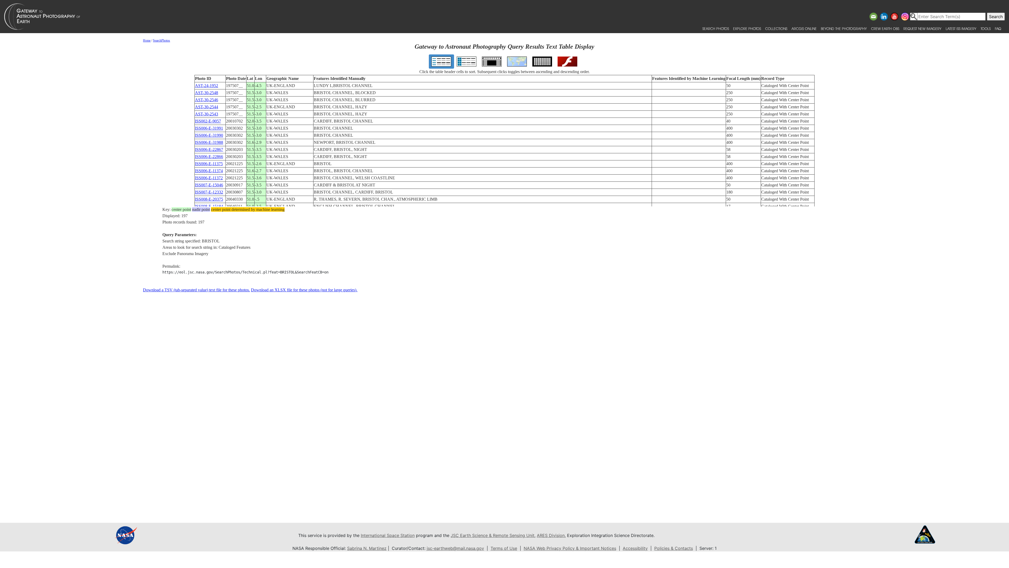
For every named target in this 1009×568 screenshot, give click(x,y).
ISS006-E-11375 (209, 163)
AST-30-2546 (206, 100)
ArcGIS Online (804, 28)
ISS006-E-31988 (209, 142)
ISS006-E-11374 (209, 171)
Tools (986, 28)
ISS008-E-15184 (209, 206)
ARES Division (551, 535)
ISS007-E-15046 (209, 185)
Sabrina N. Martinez (367, 548)
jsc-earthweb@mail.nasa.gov (455, 548)
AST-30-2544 (206, 107)
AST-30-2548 (206, 92)
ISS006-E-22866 (209, 156)
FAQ (998, 28)
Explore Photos (747, 28)
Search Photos (715, 28)
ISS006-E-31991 (209, 128)
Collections (776, 28)
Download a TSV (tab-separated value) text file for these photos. (196, 290)
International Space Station (388, 535)
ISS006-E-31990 (209, 135)
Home (147, 40)
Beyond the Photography (844, 28)
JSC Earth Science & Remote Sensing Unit (492, 535)
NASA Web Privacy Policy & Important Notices (570, 548)
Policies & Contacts (673, 548)
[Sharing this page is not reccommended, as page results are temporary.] (503, 16)
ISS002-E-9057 (208, 121)
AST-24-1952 (206, 85)
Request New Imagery (922, 28)
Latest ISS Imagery (961, 28)
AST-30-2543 (206, 114)
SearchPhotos (161, 40)
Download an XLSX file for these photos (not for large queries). (304, 290)
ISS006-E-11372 (209, 178)
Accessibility (635, 548)
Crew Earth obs (885, 28)
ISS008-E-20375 (209, 199)
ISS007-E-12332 (209, 192)
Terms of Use (504, 548)
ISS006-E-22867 (209, 149)
